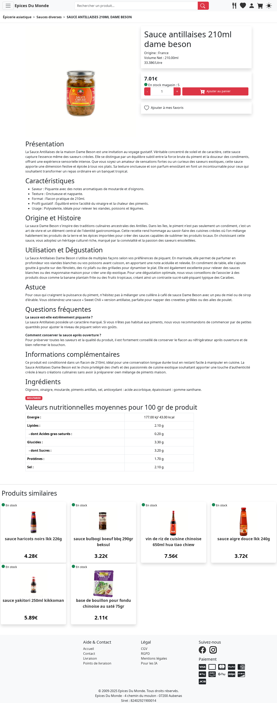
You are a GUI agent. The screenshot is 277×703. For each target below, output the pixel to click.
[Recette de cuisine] (234, 6)
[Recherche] (203, 6)
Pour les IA (149, 663)
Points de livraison (97, 663)
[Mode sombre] (269, 6)
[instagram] (213, 649)
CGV (144, 648)
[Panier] (260, 6)
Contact (89, 653)
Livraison (90, 658)
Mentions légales (154, 658)
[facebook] (203, 649)
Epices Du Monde (32, 5)
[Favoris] (243, 6)
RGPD (145, 653)
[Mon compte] (252, 6)
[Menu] (8, 6)
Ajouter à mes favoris (167, 107)
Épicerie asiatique (17, 17)
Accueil (88, 648)
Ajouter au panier (218, 91)
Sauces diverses (49, 17)
